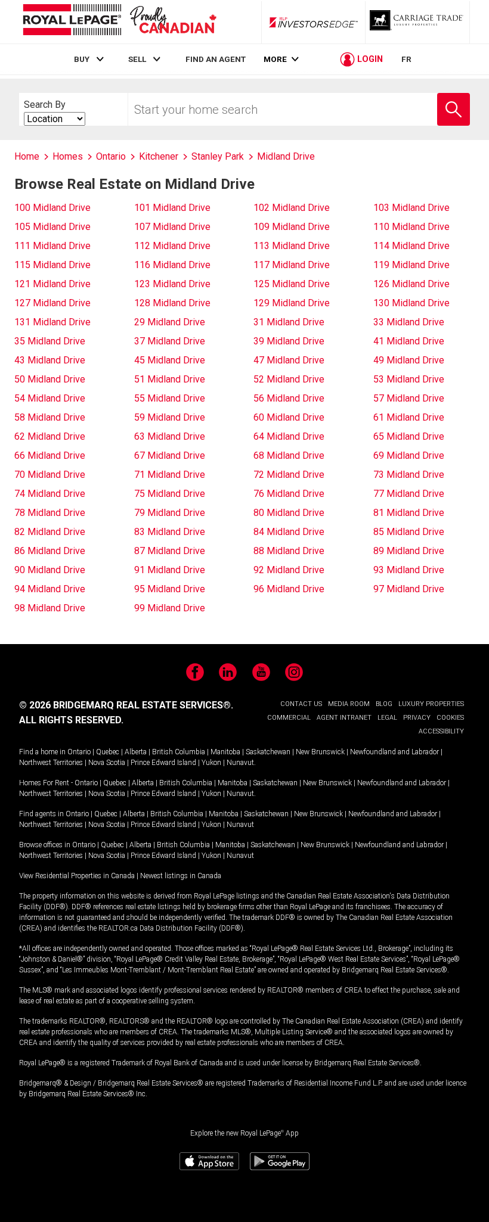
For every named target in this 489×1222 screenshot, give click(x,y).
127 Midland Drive (52, 303)
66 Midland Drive (49, 455)
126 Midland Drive (411, 284)
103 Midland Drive (411, 207)
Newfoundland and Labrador (394, 752)
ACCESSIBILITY (441, 731)
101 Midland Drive (172, 207)
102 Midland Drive (291, 207)
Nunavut (240, 762)
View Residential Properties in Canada (77, 876)
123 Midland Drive (172, 284)
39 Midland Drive (288, 341)
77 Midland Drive (408, 493)
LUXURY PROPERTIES (431, 704)
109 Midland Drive (291, 226)
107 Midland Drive (172, 226)
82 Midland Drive (49, 531)
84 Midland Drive (288, 531)
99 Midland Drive (169, 608)
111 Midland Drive (52, 245)
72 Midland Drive (288, 474)
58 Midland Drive (49, 417)
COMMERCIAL (289, 718)
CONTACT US (301, 704)
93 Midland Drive (408, 570)
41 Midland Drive (408, 341)
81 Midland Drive (408, 512)
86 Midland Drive (49, 550)
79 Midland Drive (169, 512)
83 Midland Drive (169, 531)
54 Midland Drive (49, 398)
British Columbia (178, 752)
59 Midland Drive (169, 417)
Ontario (79, 752)
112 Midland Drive (172, 245)
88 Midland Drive (288, 550)
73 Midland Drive (408, 474)
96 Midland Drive (288, 589)
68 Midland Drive (288, 455)
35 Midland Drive (49, 341)
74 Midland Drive (49, 493)
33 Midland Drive (408, 322)
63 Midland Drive (169, 436)
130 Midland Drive (411, 303)
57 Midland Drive (408, 398)
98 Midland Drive (49, 608)
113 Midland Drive (291, 245)
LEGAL (387, 718)
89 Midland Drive (408, 550)
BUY (81, 59)
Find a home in (42, 752)
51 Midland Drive (169, 379)
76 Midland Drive (288, 493)
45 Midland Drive (169, 360)
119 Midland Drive (411, 264)
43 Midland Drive (49, 360)
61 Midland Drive (408, 417)
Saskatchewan (268, 752)
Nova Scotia (106, 762)
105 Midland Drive (52, 226)
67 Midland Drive (169, 455)
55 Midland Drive (169, 398)
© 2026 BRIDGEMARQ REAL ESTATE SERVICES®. (126, 705)
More (275, 59)
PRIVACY (417, 718)
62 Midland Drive (49, 436)
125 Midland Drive (291, 284)
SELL (137, 59)
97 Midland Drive (408, 589)
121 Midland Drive (52, 284)
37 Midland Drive (169, 341)
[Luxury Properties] (417, 22)
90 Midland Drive (49, 570)
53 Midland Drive (408, 379)
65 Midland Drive (408, 436)
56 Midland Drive (288, 398)
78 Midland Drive (49, 512)
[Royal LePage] (119, 21)
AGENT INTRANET (344, 718)
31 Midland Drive (288, 322)
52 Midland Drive (288, 379)
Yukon (211, 762)
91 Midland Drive (169, 570)
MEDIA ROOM (349, 704)
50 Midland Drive (49, 379)
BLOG (384, 704)
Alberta (136, 752)
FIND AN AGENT (215, 59)
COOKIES (450, 718)
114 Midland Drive (411, 245)
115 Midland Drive (52, 264)
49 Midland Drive (408, 360)
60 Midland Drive (288, 417)
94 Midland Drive (49, 589)
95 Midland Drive (169, 589)
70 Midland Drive (49, 474)
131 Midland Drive (52, 322)
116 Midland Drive (172, 264)
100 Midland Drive (52, 207)
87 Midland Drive (169, 550)
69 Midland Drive (408, 455)
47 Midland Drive (288, 360)
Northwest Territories (51, 762)
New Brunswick (320, 752)
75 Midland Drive (169, 493)
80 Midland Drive (288, 512)
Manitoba (225, 752)
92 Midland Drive (288, 570)
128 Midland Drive (172, 303)
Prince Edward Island (163, 762)
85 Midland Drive (408, 531)
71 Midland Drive (169, 474)
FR (406, 59)
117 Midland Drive (291, 264)
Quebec (107, 752)
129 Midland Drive (291, 303)
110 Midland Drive (411, 226)
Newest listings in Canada (180, 876)
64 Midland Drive (288, 436)
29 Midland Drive (169, 322)
